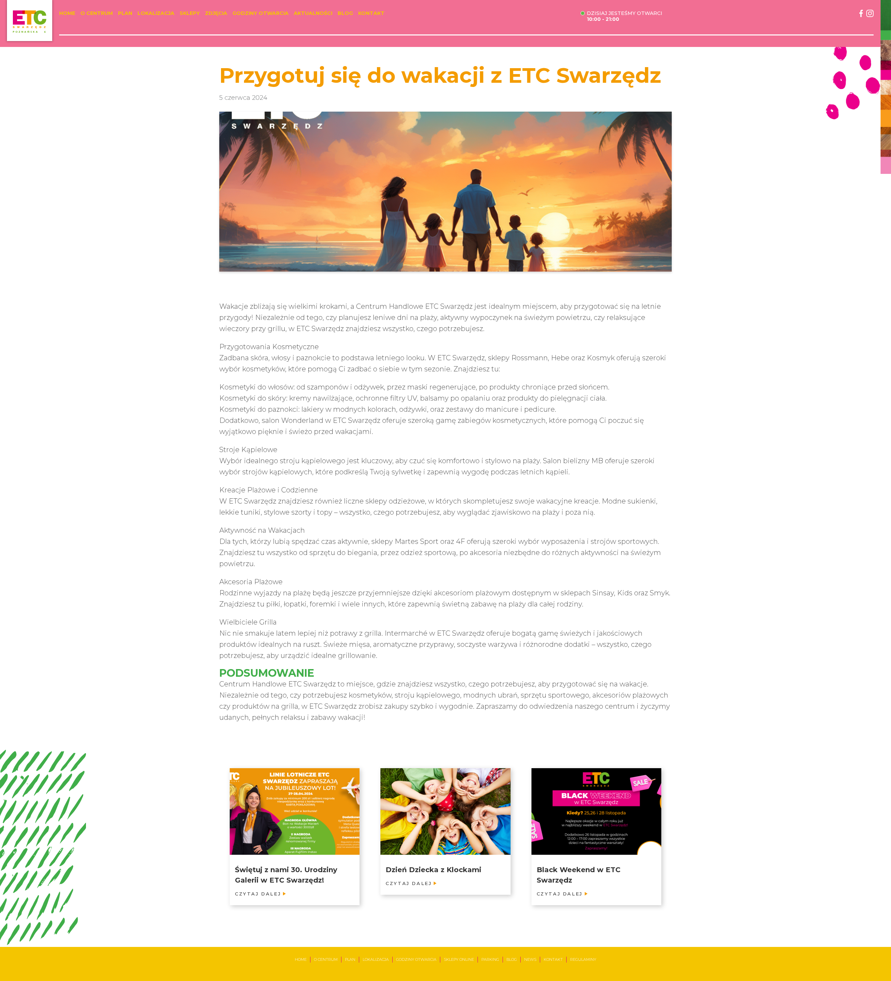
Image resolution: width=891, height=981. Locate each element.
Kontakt (371, 13)
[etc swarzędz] (29, 20)
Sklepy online (459, 959)
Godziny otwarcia (260, 13)
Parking (490, 959)
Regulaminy (583, 959)
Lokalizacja (155, 13)
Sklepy (190, 13)
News (530, 959)
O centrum (96, 13)
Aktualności (313, 13)
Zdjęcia (216, 13)
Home (67, 13)
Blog (345, 13)
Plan (125, 13)
